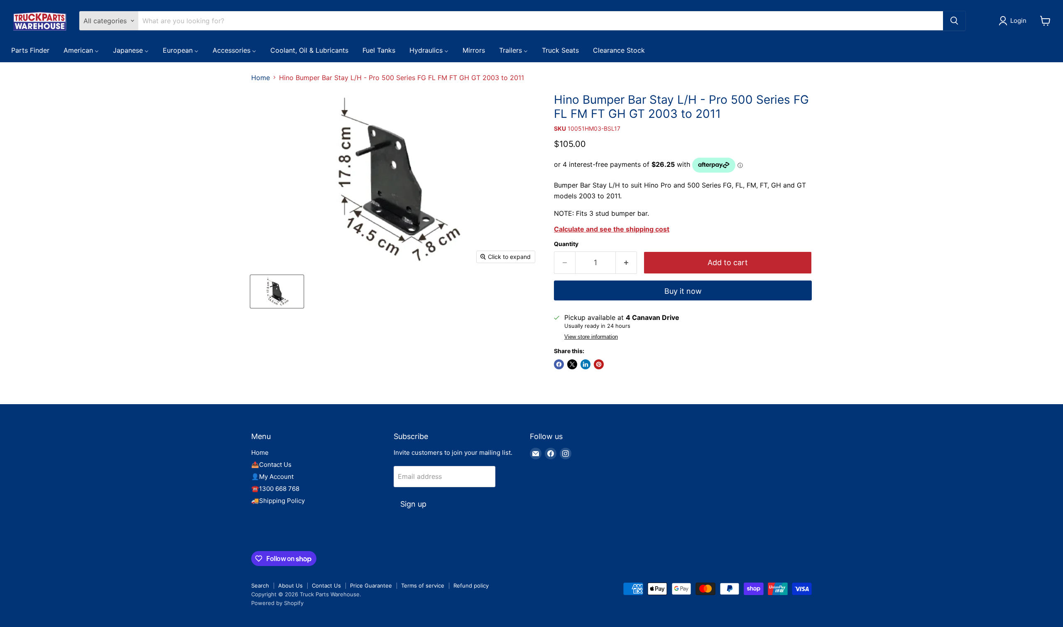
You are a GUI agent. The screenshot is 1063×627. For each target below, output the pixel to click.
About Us (290, 585)
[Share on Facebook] (559, 364)
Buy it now (683, 291)
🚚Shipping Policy (278, 501)
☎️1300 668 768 (275, 489)
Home (260, 77)
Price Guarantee (371, 585)
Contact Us (326, 585)
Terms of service (422, 585)
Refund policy (471, 585)
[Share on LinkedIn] (585, 364)
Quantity (566, 244)
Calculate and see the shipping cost (611, 229)
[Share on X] (572, 364)
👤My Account (272, 477)
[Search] (954, 20)
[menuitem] (30, 50)
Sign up (413, 504)
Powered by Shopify (277, 603)
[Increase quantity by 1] (626, 262)
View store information (591, 337)
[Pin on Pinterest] (599, 364)
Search (260, 585)
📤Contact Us (271, 464)
